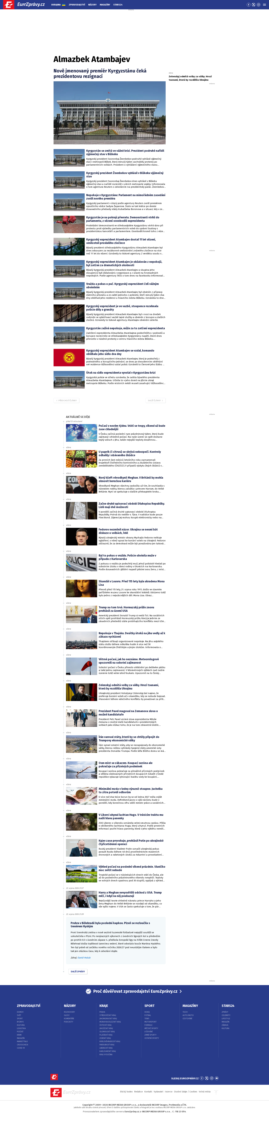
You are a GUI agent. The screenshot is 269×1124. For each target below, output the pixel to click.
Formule (148, 1025)
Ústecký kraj (105, 1025)
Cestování (187, 1018)
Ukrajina (56, 4)
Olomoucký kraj (107, 1032)
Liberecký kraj (106, 1048)
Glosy (67, 1015)
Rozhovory (69, 1012)
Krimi (19, 1035)
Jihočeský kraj (106, 1028)
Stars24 (118, 4)
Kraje (103, 1006)
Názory (92, 4)
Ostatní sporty (151, 1038)
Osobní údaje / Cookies (185, 1091)
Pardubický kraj (106, 1045)
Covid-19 (21, 1048)
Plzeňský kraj (105, 1035)
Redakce (138, 1091)
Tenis (146, 1018)
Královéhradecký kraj (109, 1041)
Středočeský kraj (107, 1015)
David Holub (84, 957)
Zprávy (225, 1012)
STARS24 (228, 1006)
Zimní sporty (150, 1035)
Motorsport (150, 1022)
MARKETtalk (22, 1041)
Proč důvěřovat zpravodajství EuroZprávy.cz (135, 991)
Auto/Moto (188, 1015)
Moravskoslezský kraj (110, 1022)
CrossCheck (22, 1045)
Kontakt (148, 1091)
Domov (20, 1012)
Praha (102, 1012)
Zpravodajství (77, 4)
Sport (20, 1018)
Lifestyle (226, 1018)
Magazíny (105, 4)
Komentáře (69, 1018)
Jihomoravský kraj (108, 1018)
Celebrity (226, 1015)
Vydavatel (158, 1091)
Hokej (147, 1012)
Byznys (20, 1022)
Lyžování (148, 1032)
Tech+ (185, 1012)
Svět (19, 1015)
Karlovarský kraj (107, 1051)
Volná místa (204, 1091)
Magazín (21, 1038)
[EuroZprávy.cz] (26, 4)
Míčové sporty (151, 1028)
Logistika (21, 1028)
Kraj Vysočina (105, 1054)
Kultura (21, 1025)
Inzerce (168, 1091)
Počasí (20, 1032)
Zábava (225, 1025)
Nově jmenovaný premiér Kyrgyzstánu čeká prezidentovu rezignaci (100, 73)
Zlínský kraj (105, 1038)
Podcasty (68, 1022)
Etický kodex (126, 1091)
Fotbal (147, 1015)
